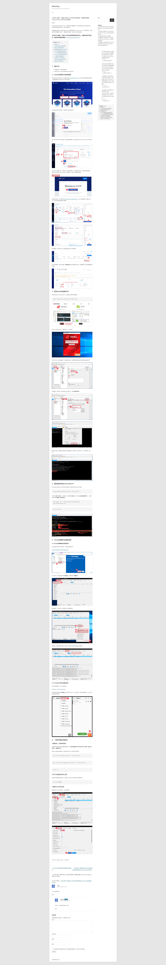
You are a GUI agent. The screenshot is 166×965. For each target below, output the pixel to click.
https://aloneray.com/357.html (73, 37)
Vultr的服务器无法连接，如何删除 (104, 35)
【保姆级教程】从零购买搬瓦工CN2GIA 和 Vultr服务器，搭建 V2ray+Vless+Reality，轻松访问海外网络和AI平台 (106, 44)
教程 (66, 859)
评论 (53, 919)
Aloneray (55, 6)
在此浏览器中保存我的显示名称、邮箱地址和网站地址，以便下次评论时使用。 (69, 949)
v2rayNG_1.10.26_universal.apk (58, 689)
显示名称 (54, 934)
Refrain (62, 899)
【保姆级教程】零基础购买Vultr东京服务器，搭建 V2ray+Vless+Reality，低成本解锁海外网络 (105, 39)
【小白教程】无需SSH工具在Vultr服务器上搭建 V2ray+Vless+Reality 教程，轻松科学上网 (106, 28)
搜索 (99, 17)
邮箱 (53, 939)
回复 (53, 894)
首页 (52, 12)
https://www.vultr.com (73, 78)
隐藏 (59, 42)
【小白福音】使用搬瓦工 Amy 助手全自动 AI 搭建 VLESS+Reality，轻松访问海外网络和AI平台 (106, 33)
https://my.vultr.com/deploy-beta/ (70, 199)
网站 (53, 944)
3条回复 (53, 22)
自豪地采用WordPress (56, 959)
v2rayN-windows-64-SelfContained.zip (60, 549)
